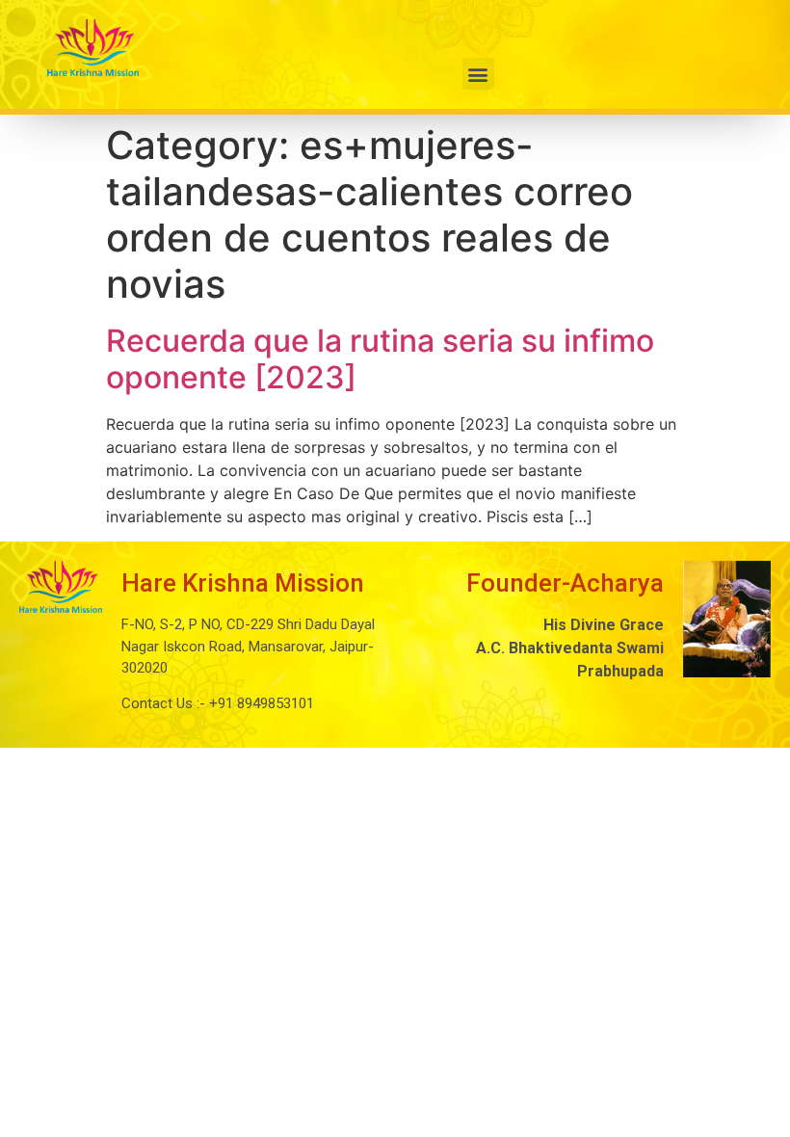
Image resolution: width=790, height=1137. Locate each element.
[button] (478, 74)
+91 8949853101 (259, 703)
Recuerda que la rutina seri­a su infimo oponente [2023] (380, 359)
